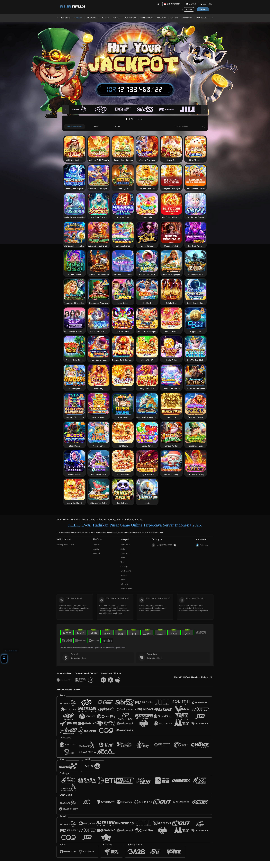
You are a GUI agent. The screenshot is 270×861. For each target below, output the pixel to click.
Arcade (160, 18)
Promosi (96, 545)
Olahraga (129, 18)
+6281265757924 (164, 545)
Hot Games (65, 18)
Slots (77, 18)
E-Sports (186, 18)
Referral (96, 553)
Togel (116, 18)
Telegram (204, 545)
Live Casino (91, 18)
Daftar (203, 9)
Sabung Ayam (202, 18)
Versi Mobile (207, 4)
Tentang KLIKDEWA (65, 545)
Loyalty (96, 549)
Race (104, 18)
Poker (173, 18)
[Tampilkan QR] (175, 545)
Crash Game (145, 18)
